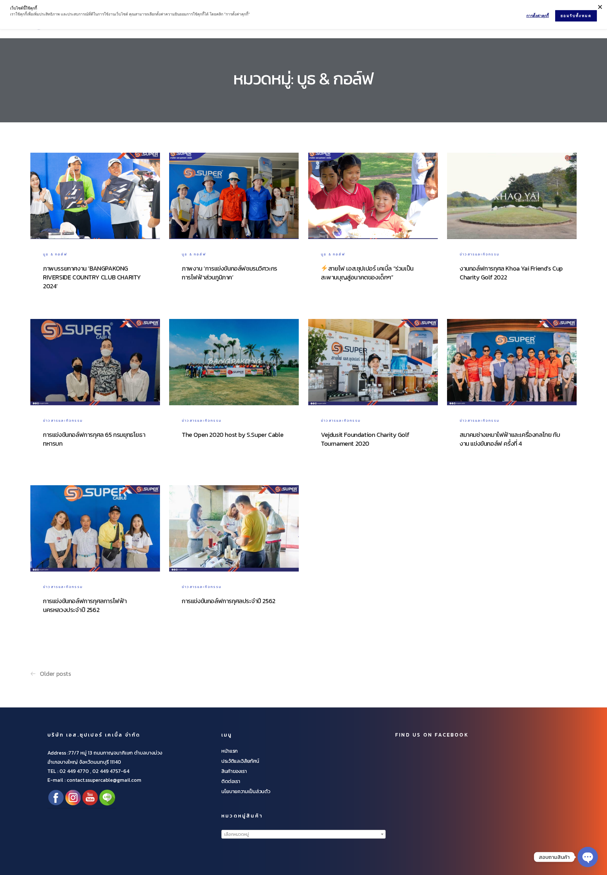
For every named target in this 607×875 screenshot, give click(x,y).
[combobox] (303, 834)
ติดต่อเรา (230, 781)
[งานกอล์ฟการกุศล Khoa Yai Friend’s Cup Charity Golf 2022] (512, 231)
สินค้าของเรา (234, 771)
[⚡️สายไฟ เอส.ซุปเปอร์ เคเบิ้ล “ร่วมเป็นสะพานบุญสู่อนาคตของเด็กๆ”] (373, 231)
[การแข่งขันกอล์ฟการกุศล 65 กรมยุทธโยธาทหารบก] (95, 397)
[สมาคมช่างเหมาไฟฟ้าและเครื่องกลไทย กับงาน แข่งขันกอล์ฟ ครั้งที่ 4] (512, 397)
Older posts (55, 673)
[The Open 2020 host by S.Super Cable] (234, 397)
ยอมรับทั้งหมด (576, 15)
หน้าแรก (229, 751)
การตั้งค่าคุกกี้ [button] (537, 15)
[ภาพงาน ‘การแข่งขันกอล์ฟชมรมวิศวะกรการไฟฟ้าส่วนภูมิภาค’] (234, 231)
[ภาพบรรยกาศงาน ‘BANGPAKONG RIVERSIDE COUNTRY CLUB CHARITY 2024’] (95, 231)
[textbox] (303, 834)
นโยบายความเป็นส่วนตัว (245, 791)
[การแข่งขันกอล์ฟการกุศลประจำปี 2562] (234, 563)
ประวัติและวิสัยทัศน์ (240, 761)
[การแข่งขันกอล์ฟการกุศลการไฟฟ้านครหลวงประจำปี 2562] (95, 563)
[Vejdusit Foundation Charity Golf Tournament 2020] (373, 397)
